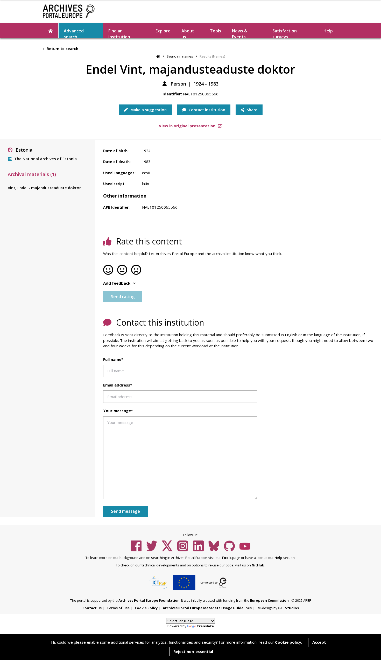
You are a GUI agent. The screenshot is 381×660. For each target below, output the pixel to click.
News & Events (239, 33)
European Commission (269, 600)
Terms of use (118, 608)
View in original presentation (187, 125)
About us (187, 33)
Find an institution (119, 33)
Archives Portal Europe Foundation (149, 600)
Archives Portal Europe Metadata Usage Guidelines (207, 608)
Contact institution (206, 109)
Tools (215, 31)
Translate (205, 626)
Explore (163, 31)
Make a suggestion (148, 109)
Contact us (92, 608)
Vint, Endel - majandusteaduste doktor (44, 187)
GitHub (258, 565)
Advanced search (74, 33)
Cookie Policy (146, 608)
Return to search (62, 48)
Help (278, 557)
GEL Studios (288, 608)
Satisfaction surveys (284, 33)
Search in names (180, 56)
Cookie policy (288, 642)
